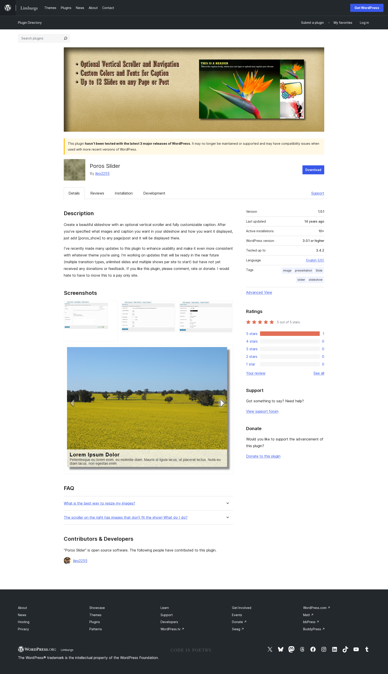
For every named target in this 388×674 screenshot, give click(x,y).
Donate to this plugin (263, 456)
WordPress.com (316, 608)
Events (237, 615)
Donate (239, 622)
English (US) (315, 260)
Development (154, 193)
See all (318, 373)
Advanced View (259, 292)
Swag (238, 629)
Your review (255, 373)
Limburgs (67, 650)
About (22, 608)
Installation (124, 193)
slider (301, 279)
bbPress (311, 622)
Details (74, 193)
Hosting (23, 622)
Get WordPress (367, 8)
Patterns (95, 629)
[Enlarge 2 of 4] (169, 307)
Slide (319, 270)
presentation (303, 270)
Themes (95, 615)
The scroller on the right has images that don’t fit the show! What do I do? (125, 517)
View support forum (262, 411)
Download (313, 170)
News (22, 615)
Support (317, 193)
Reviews (97, 193)
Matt (308, 615)
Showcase (97, 608)
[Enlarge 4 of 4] (227, 351)
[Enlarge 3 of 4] (227, 307)
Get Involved (241, 608)
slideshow (315, 279)
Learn (165, 608)
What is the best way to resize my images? (99, 503)
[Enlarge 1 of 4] (112, 307)
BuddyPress (314, 629)
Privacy (23, 629)
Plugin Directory (30, 22)
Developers (169, 622)
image (287, 270)
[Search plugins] (65, 38)
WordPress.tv (172, 629)
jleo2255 (102, 173)
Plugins (94, 622)
